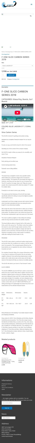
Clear (3, 68)
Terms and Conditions (7, 387)
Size (3, 62)
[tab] (17, 87)
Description (5, 87)
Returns (4, 385)
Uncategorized (9, 51)
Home (3, 51)
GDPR (3, 389)
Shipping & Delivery (7, 383)
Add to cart (11, 75)
